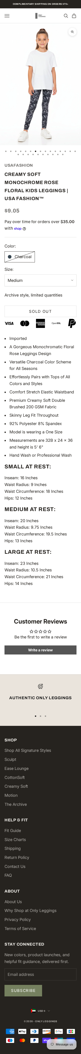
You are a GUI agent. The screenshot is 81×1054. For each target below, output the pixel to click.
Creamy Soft (16, 786)
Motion (11, 795)
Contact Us (14, 866)
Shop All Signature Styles (27, 750)
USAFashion (18, 165)
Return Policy (16, 857)
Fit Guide (12, 830)
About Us (13, 901)
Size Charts (15, 839)
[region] (40, 696)
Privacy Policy (17, 919)
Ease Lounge (16, 768)
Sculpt (10, 759)
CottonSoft (14, 777)
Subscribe (23, 990)
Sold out (40, 311)
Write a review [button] (40, 650)
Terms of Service (20, 928)
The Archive (15, 804)
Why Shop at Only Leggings (30, 910)
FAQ (8, 875)
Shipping (12, 848)
